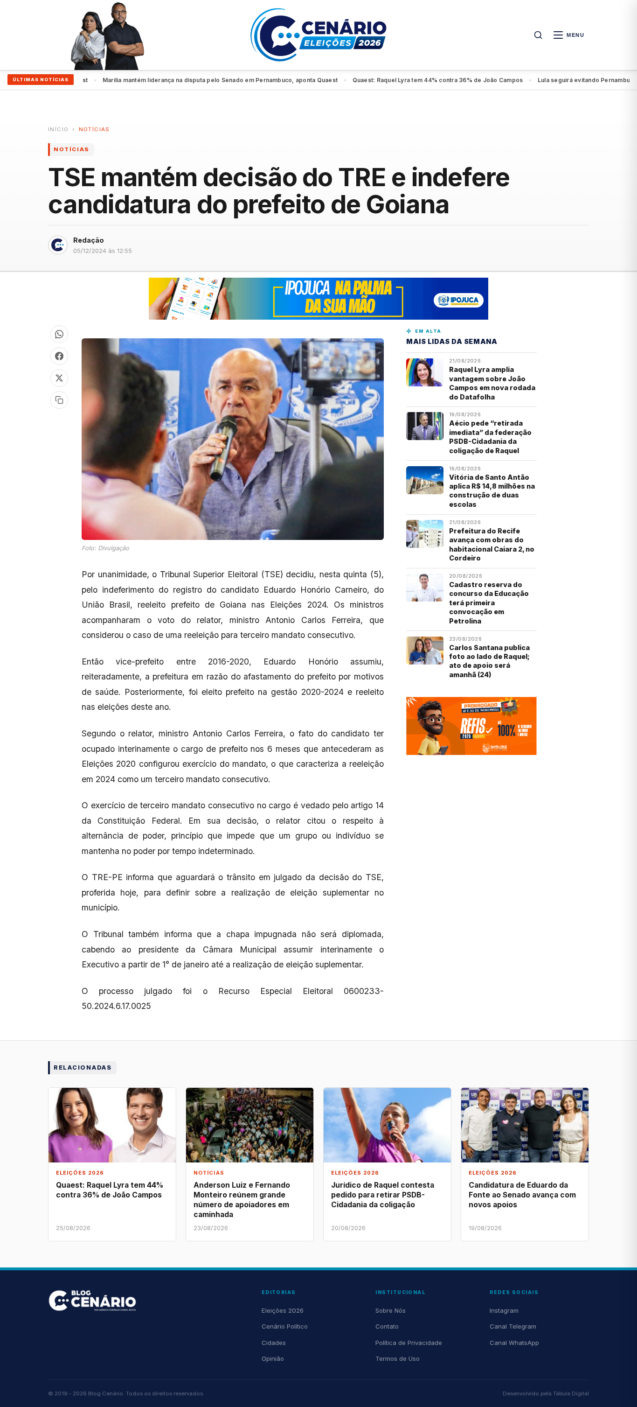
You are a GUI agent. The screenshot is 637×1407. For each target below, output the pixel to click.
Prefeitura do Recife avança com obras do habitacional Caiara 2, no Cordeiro (491, 544)
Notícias (94, 129)
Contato (387, 1326)
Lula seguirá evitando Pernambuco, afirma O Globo (409, 80)
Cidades (274, 1342)
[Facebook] (59, 356)
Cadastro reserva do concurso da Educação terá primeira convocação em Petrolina (489, 603)
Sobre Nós (390, 1310)
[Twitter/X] (59, 378)
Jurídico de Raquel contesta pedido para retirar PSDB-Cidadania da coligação (382, 1195)
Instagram (504, 1310)
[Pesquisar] (538, 35)
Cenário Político (285, 1326)
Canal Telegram (513, 1326)
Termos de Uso (397, 1358)
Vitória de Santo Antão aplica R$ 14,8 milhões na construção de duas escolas (492, 490)
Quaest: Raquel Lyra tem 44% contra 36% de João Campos (236, 80)
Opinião (273, 1358)
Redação (88, 240)
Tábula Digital (571, 1393)
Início (58, 129)
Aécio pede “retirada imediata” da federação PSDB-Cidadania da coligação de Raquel (490, 436)
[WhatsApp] (59, 334)
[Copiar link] (59, 400)
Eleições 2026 (283, 1310)
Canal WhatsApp (514, 1342)
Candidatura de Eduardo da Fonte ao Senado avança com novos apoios (522, 1195)
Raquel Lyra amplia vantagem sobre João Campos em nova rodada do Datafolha (492, 382)
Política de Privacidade (408, 1342)
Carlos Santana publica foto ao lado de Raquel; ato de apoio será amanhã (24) (489, 661)
